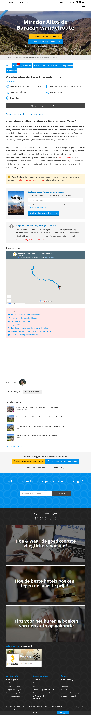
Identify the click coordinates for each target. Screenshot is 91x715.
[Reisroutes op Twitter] (73, 2)
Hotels (16, 65)
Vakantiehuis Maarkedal (70, 696)
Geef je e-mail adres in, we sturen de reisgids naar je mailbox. (51, 196)
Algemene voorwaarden (35, 707)
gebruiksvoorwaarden (38, 207)
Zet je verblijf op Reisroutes (43, 689)
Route (8, 66)
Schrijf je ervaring (32, 392)
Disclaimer (58, 707)
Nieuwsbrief (38, 683)
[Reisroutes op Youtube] (83, 2)
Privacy (46, 707)
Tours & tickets (40, 66)
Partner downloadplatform (43, 693)
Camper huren (67, 66)
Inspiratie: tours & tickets (20, 321)
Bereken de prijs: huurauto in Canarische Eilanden (31, 331)
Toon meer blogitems (15, 446)
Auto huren (12, 71)
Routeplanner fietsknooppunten (18, 696)
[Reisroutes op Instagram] (80, 2)
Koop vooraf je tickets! (14, 686)
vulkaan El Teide (64, 157)
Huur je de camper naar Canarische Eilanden (29, 328)
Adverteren (11, 2)
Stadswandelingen (68, 679)
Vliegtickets (54, 66)
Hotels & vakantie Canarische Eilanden (26, 314)
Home (9, 57)
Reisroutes (15, 8)
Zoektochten (10, 683)
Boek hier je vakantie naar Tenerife (30, 180)
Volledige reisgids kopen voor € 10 (47, 36)
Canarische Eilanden (28, 57)
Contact (22, 710)
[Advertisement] (45, 356)
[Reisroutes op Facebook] (70, 2)
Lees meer (51, 713)
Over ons (36, 686)
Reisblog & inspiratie (13, 693)
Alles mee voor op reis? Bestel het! (24, 334)
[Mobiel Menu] (83, 8)
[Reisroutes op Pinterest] (77, 2)
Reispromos (27, 66)
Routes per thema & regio (71, 693)
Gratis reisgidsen (12, 679)
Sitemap (16, 710)
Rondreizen (65, 683)
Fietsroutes (65, 686)
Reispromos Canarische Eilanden (24, 318)
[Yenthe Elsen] (22, 382)
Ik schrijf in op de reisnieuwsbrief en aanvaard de (48, 206)
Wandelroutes (17, 57)
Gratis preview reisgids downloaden (46, 41)
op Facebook (19, 646)
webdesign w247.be (79, 707)
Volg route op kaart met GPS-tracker (46, 106)
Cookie (52, 707)
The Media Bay (11, 707)
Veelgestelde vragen (13, 689)
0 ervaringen (11, 81)
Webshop (24, 2)
